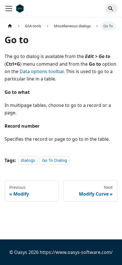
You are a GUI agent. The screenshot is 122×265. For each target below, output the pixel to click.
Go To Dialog (54, 160)
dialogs (28, 160)
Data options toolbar (42, 71)
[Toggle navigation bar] (9, 8)
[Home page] (10, 26)
